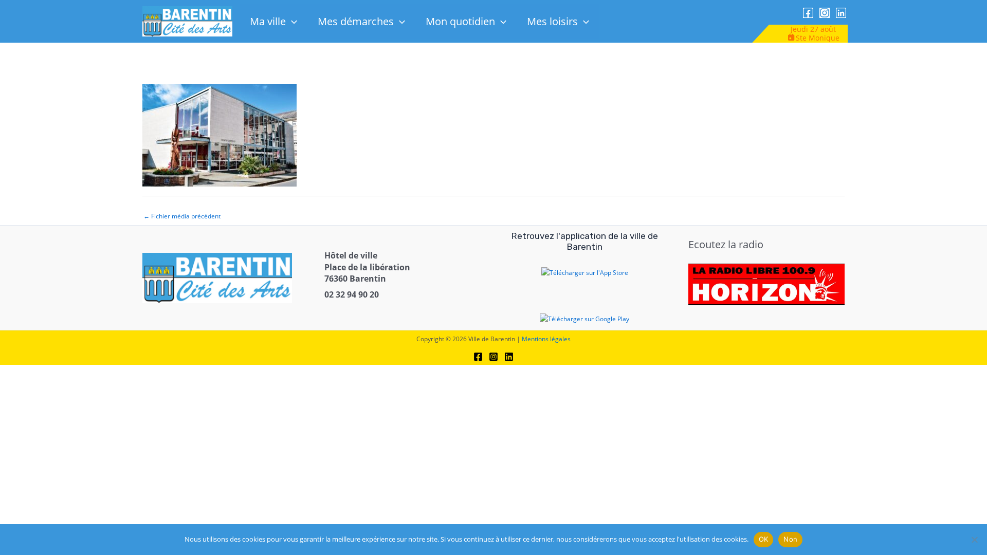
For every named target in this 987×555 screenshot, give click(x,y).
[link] (187, 20)
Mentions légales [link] (546, 339)
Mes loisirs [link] (552, 21)
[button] (291, 21)
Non (790, 539)
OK (764, 539)
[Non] (974, 539)
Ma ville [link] (268, 21)
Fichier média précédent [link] (182, 216)
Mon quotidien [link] (460, 21)
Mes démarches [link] (356, 21)
